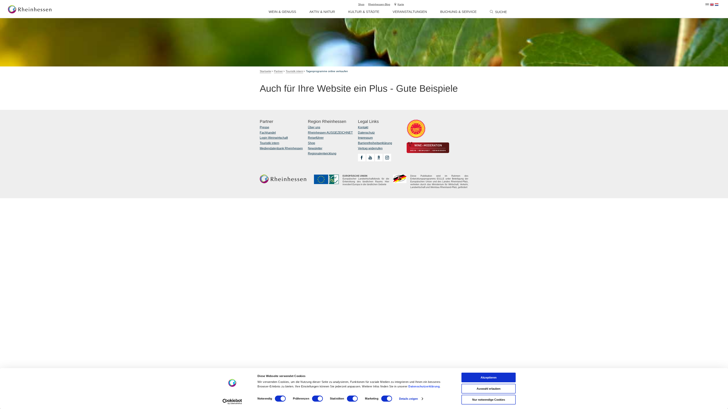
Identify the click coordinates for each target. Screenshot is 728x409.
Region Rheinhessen (327, 121)
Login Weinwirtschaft (274, 137)
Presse (264, 127)
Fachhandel (268, 132)
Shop (311, 143)
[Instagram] (387, 157)
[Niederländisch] (717, 4)
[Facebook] (362, 157)
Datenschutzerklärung (424, 386)
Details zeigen (408, 398)
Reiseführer (316, 137)
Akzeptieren (489, 377)
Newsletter (315, 148)
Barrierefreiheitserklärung (375, 143)
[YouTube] (370, 157)
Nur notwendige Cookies (488, 399)
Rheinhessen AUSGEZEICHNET (330, 132)
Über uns (314, 127)
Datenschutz (366, 132)
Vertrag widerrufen (370, 148)
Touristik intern (269, 143)
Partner (266, 121)
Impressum (365, 137)
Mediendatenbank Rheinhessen (281, 148)
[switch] (317, 399)
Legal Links (368, 121)
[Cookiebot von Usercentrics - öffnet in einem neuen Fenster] (232, 401)
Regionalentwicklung (322, 153)
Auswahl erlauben (488, 388)
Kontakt (363, 127)
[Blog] (379, 157)
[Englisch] (712, 4)
